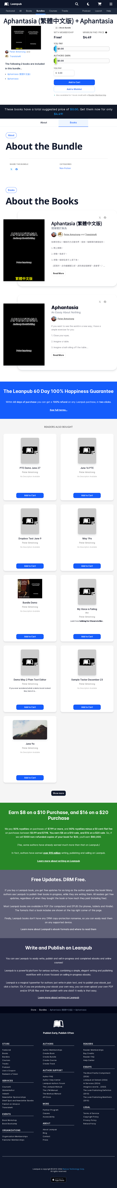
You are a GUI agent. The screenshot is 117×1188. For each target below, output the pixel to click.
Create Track (49, 1064)
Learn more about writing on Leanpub (58, 861)
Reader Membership (97, 95)
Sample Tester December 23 (87, 679)
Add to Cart (74, 82)
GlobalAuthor (8, 1090)
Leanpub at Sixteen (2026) (95, 1080)
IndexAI (5, 1094)
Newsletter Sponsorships (14, 1097)
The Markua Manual (52, 1094)
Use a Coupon (8, 1071)
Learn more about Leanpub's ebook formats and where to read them (58, 929)
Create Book (49, 1053)
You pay (57, 68)
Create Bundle (49, 1057)
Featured (10, 11)
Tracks (65, 11)
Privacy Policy (89, 1120)
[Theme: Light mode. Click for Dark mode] (88, 4)
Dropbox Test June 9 (30, 538)
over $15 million (52, 852)
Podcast (86, 11)
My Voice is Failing (87, 609)
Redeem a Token (10, 1074)
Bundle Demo (30, 602)
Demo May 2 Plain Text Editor (30, 679)
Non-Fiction (65, 168)
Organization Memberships (15, 1136)
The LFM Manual (50, 1090)
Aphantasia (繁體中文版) (19, 74)
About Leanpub (50, 1129)
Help (109, 11)
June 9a (30, 743)
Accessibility (49, 1117)
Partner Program (50, 1110)
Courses (53, 11)
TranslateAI (15, 56)
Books (29, 11)
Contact (46, 1136)
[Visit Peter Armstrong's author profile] (54, 234)
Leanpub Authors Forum (54, 1083)
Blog (45, 1133)
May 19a (87, 538)
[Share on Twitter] (11, 169)
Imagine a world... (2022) (94, 1087)
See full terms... (58, 410)
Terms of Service (91, 1113)
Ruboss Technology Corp (73, 1169)
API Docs (47, 1097)
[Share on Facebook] (16, 169)
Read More (58, 273)
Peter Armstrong (18, 51)
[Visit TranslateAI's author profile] (60, 234)
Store (33, 1010)
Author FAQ (48, 1076)
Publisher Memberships (13, 1140)
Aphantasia (12, 78)
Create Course (50, 1060)
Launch (98, 11)
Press (45, 1140)
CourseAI (6, 1087)
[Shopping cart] (99, 4)
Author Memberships (52, 1050)
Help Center (89, 1060)
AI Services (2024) (91, 1083)
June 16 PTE (87, 467)
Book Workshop (9, 1120)
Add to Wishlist (74, 89)
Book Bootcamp (9, 1124)
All (20, 11)
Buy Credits (88, 1053)
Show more (58, 793)
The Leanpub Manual (52, 1087)
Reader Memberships (93, 1050)
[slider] (56, 48)
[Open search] (76, 4)
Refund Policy (89, 1124)
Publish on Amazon (11, 1104)
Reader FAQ (88, 1057)
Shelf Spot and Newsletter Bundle (18, 1100)
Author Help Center (52, 1080)
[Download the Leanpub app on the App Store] (58, 1179)
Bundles (41, 11)
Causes (46, 1113)
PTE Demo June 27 (30, 467)
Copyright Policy (91, 1117)
